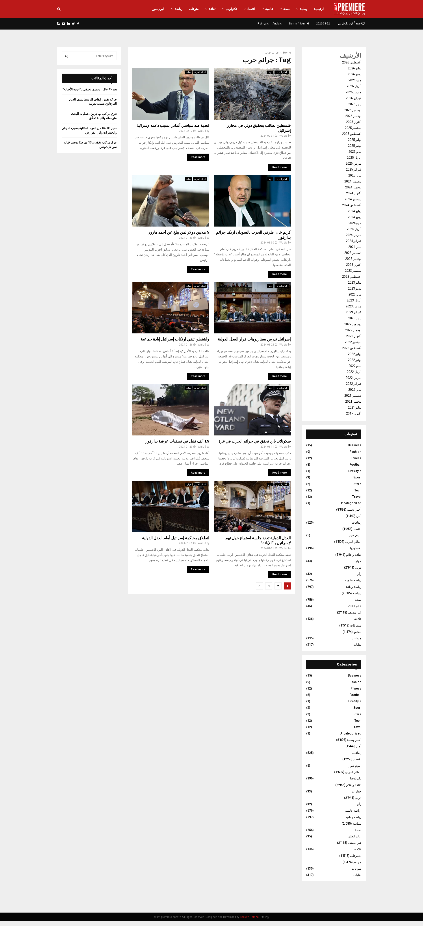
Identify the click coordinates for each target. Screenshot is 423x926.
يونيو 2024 (354, 217)
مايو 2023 (355, 294)
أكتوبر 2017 (353, 413)
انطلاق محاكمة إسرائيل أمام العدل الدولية (175, 538)
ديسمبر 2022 (352, 324)
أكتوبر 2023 (353, 264)
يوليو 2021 (354, 407)
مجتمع (357, 632)
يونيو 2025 (354, 145)
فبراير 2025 (353, 169)
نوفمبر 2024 (353, 187)
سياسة (356, 593)
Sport (357, 477)
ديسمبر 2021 (352, 395)
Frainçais (263, 23)
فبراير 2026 (353, 98)
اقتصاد (251, 9)
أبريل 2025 (354, 157)
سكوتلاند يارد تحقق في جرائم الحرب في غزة (255, 441)
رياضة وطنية (353, 587)
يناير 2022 (354, 389)
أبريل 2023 (354, 300)
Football (355, 464)
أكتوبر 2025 (353, 122)
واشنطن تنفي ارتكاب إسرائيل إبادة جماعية (175, 339)
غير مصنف (354, 612)
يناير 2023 (354, 318)
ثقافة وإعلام (353, 554)
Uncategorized (350, 503)
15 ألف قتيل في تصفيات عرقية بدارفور (177, 441)
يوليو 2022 (354, 354)
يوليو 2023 (354, 282)
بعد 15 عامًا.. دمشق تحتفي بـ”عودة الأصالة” (90, 89)
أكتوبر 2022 (353, 336)
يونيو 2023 (354, 288)
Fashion (355, 452)
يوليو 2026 (354, 68)
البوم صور (158, 9)
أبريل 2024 (354, 229)
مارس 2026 (353, 92)
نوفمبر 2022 (353, 330)
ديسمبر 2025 (352, 110)
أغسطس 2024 (351, 205)
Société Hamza (249, 917)
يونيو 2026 (354, 74)
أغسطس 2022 (351, 348)
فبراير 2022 (353, 383)
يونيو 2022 (354, 360)
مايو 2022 (355, 366)
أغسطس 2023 (351, 276)
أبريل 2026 (354, 86)
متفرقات (355, 625)
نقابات (357, 644)
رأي (358, 574)
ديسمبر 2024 (352, 181)
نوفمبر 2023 (353, 258)
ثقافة (212, 9)
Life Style (354, 471)
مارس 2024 (353, 235)
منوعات (194, 9)
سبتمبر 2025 (353, 128)
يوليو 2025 (354, 139)
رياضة (178, 9)
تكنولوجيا (231, 9)
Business (354, 445)
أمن (358, 516)
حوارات (356, 561)
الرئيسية (319, 9)
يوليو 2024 (354, 211)
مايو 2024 (355, 223)
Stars (357, 484)
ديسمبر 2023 (352, 253)
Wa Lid (202, 130)
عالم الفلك (354, 606)
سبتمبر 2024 (353, 199)
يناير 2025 (354, 175)
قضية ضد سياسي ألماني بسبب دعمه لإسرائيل (172, 125)
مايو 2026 (355, 80)
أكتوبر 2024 (353, 193)
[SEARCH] (66, 56)
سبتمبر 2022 (353, 342)
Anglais (277, 23)
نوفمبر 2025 (353, 116)
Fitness (356, 458)
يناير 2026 (354, 104)
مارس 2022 (353, 377)
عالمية (269, 9)
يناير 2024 (354, 247)
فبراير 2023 (353, 312)
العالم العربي (200, 72)
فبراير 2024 (353, 241)
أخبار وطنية (354, 509)
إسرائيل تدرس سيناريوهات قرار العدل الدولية (254, 339)
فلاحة (357, 619)
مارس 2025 (353, 163)
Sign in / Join (297, 23)
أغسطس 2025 (351, 134)
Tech (357, 490)
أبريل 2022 (354, 372)
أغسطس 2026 (351, 62)
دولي (188, 72)
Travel (356, 496)
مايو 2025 (355, 151)
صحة (286, 9)
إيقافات (356, 522)
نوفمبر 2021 (353, 401)
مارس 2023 (353, 306)
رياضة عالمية (353, 580)
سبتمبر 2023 (353, 270)
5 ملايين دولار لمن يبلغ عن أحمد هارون (178, 232)
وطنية (303, 9)
